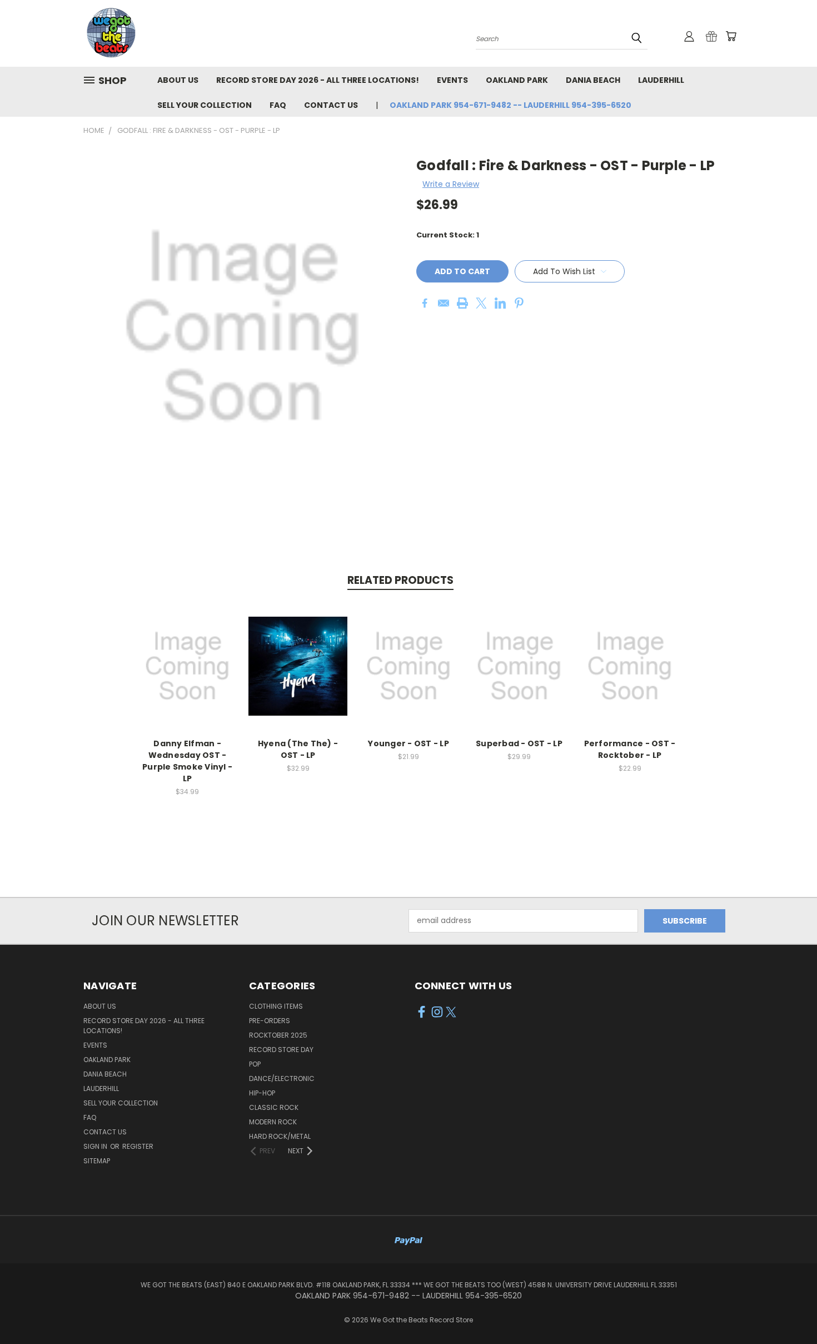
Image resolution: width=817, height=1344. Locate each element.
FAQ (278, 105)
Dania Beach (593, 80)
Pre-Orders (269, 1020)
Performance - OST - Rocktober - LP (630, 749)
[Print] (462, 303)
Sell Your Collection (204, 105)
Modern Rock (273, 1122)
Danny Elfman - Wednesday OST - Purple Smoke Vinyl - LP (187, 761)
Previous (787, 1309)
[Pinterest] (519, 303)
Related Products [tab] (400, 580)
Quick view (187, 654)
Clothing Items (276, 1006)
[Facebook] (424, 303)
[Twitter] (481, 303)
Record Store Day (281, 1049)
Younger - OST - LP (408, 743)
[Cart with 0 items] (730, 36)
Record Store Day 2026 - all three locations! (317, 80)
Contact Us (331, 105)
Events (452, 80)
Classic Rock (273, 1107)
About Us (177, 80)
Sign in (96, 1146)
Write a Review (450, 184)
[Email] (443, 303)
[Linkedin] (500, 303)
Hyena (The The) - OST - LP (298, 749)
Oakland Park (517, 80)
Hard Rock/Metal (280, 1136)
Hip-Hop (262, 1093)
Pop (255, 1064)
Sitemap (96, 1161)
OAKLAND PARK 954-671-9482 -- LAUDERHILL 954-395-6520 (510, 105)
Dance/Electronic (282, 1078)
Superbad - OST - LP (519, 743)
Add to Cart (187, 675)
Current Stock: (447, 235)
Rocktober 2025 (278, 1035)
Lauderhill (661, 80)
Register (137, 1146)
